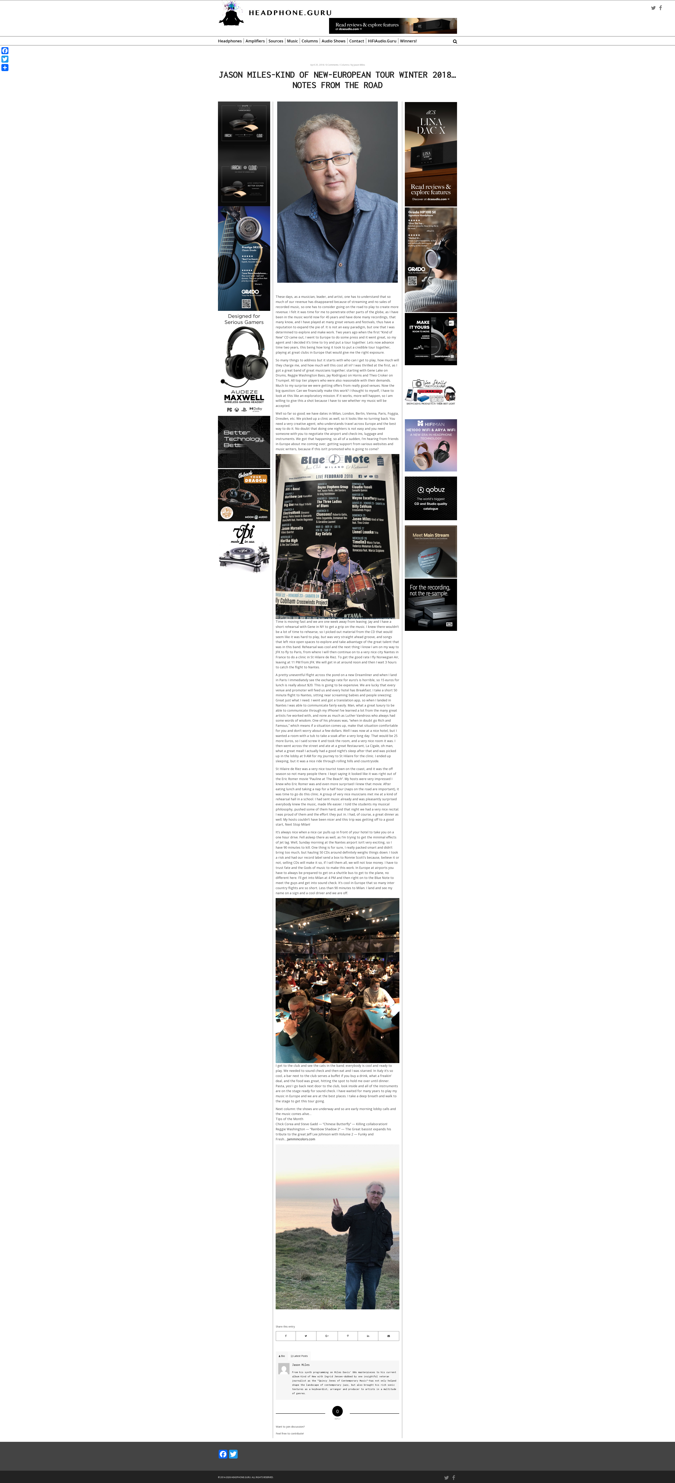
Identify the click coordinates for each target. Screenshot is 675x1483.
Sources (276, 40)
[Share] (5, 67)
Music (292, 40)
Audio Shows (334, 40)
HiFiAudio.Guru (382, 40)
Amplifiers (255, 40)
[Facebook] (5, 50)
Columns (310, 40)
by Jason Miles (358, 64)
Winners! (408, 40)
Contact (356, 40)
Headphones (230, 40)
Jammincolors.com (301, 1139)
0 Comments (332, 64)
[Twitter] (5, 59)
